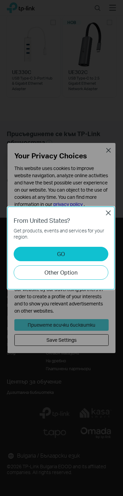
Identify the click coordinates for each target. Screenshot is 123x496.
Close (108, 213)
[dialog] (61, 248)
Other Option (61, 272)
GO (61, 253)
